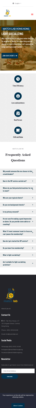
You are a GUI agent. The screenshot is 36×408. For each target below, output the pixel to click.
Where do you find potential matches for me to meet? (18, 189)
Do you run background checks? (14, 205)
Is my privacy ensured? (11, 212)
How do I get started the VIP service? (15, 241)
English (17, 3)
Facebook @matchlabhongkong (11, 352)
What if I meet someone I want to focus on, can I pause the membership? (17, 232)
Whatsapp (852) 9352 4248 (11, 346)
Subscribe (10, 376)
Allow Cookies (18, 406)
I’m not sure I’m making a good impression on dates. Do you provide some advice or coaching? (17, 221)
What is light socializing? (11, 255)
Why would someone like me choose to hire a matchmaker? (17, 172)
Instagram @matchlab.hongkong (12, 349)
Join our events (8, 55)
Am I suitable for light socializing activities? (14, 263)
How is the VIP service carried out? (15, 181)
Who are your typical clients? (13, 198)
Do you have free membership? (13, 248)
